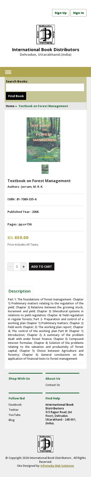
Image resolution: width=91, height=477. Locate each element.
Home (10, 106)
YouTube (15, 415)
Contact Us (53, 385)
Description (19, 291)
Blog (12, 420)
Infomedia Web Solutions (57, 466)
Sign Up (61, 13)
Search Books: (17, 81)
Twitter (14, 410)
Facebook (15, 405)
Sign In (78, 13)
